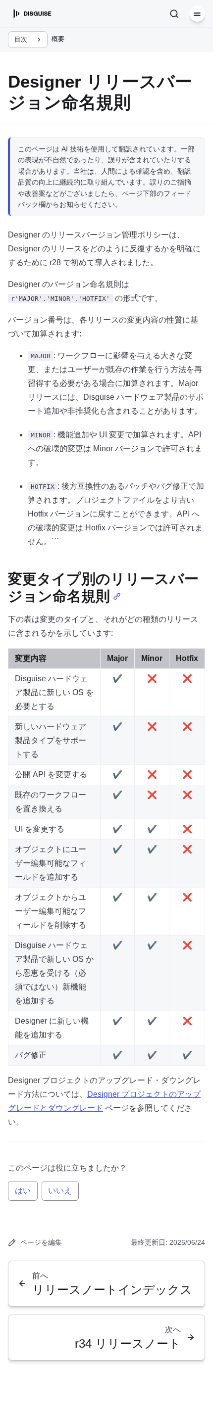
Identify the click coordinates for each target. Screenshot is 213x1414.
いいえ (60, 1190)
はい (23, 1190)
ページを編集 (41, 1242)
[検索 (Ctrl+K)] (174, 14)
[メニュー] (197, 14)
